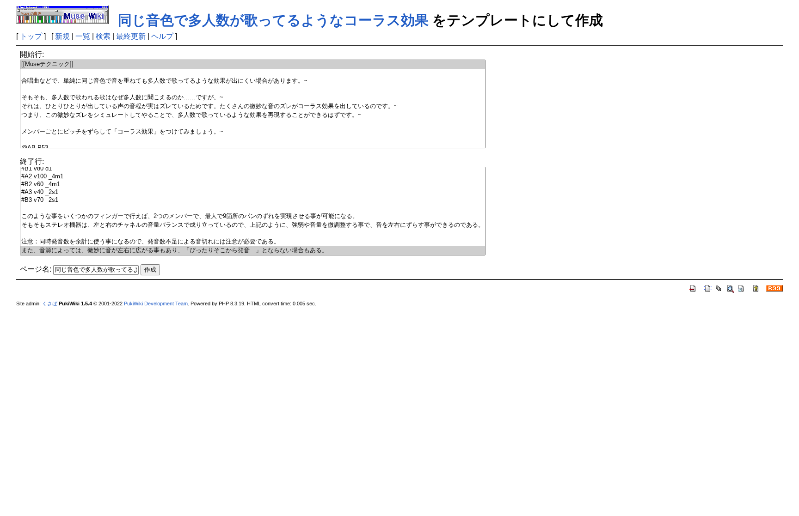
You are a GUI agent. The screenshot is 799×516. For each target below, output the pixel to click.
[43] (252, 233)
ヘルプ (162, 36)
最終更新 (131, 36)
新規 (62, 36)
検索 (103, 36)
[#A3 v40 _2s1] (252, 192)
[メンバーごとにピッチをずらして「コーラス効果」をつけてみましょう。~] (252, 131)
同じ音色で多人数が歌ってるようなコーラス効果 (273, 20)
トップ (31, 36)
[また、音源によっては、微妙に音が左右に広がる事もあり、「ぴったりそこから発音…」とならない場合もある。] (252, 250)
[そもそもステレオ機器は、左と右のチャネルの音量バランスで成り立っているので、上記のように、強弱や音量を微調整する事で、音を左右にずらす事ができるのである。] (252, 225)
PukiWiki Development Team (156, 303)
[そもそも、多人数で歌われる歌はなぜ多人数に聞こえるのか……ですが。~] (252, 97)
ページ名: (35, 269)
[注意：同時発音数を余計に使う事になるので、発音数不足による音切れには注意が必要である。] (252, 241)
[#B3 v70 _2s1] (252, 200)
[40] (252, 208)
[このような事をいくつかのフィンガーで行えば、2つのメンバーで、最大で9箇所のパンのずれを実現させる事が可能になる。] (252, 216)
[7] (252, 123)
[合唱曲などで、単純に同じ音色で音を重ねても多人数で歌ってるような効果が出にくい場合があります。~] (252, 81)
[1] (252, 73)
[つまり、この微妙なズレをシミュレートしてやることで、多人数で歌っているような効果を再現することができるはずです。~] (252, 115)
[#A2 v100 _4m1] (252, 177)
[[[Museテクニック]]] (252, 64)
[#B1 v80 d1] (252, 169)
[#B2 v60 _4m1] (252, 184)
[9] (252, 140)
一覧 (82, 36)
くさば (49, 303)
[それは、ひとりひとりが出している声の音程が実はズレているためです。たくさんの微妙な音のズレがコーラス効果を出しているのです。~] (252, 106)
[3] (252, 89)
